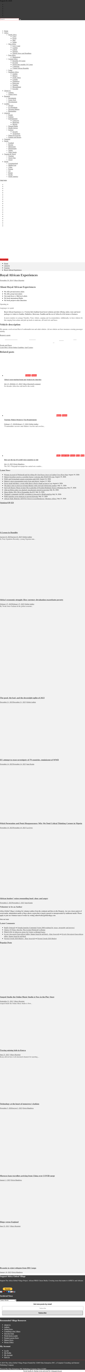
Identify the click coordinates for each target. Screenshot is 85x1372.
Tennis (10, 150)
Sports (6, 141)
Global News (12, 94)
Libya (14, 36)
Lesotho (15, 79)
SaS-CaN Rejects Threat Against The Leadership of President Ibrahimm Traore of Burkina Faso (35, 488)
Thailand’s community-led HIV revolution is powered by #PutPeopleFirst (28, 494)
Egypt (14, 38)
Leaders (7, 10)
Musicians (15, 122)
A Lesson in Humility (9, 532)
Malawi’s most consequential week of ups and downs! (21, 481)
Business (7, 96)
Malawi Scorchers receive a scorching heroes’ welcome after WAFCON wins (29, 477)
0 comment (37, 384)
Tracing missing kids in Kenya (13, 1050)
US (9, 171)
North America (13, 176)
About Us (7, 91)
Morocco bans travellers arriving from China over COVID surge (27, 1176)
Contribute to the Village (12, 1331)
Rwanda (15, 63)
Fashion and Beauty (14, 137)
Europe (10, 169)
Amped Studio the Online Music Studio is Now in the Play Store (27, 997)
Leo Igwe (29, 828)
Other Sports (12, 152)
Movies (14, 124)
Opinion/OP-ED (7, 503)
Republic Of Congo (18, 61)
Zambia (14, 74)
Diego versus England (9, 1222)
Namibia (15, 85)
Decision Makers (13, 109)
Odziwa (6, 930)
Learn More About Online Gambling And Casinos (16, 347)
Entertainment (12, 119)
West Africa (12, 44)
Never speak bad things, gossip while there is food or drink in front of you (28, 483)
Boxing (10, 145)
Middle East (12, 165)
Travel (10, 160)
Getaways (15, 120)
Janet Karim (30, 764)
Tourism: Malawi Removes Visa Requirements (20, 420)
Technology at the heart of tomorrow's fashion (19, 1104)
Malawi (14, 76)
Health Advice (13, 128)
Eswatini (15, 89)
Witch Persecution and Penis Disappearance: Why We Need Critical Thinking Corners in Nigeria (41, 823)
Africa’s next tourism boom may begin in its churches (22, 380)
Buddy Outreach (9, 927)
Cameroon (15, 66)
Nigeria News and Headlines (21, 53)
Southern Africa (9, 15)
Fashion (10, 117)
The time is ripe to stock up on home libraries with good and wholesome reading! (30, 485)
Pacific (10, 175)
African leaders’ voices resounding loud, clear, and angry (24, 898)
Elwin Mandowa (18, 464)
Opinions (7, 139)
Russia (10, 173)
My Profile (7, 1353)
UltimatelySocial (56, 1371)
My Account (8, 1355)
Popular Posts (6, 943)
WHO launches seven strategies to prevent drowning (21, 496)
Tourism (11, 156)
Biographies (12, 111)
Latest (10, 70)
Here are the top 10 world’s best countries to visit (21, 460)
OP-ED (10, 105)
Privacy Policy (9, 1342)
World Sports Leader (11, 1336)
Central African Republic (20, 68)
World (6, 4)
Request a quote (5, 335)
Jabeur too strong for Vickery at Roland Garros (30, 932)
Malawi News (8, 1340)
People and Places (6, 345)
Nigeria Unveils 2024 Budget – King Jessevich (19, 938)
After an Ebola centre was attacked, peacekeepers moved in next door (26, 490)
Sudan (14, 42)
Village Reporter (18, 280)
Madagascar (16, 57)
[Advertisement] (42, 242)
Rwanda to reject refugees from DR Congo (18, 1268)
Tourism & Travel (10, 154)
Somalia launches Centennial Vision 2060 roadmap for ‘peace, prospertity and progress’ (46, 927)
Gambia (15, 48)
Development (12, 102)
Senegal (15, 51)
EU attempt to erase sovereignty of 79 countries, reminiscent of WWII (29, 760)
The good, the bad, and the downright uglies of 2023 (22, 698)
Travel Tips (12, 158)
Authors (11, 92)
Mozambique (16, 87)
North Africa (8, 14)
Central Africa (9, 6)
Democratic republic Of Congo (22, 64)
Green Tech (12, 100)
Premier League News (11, 1338)
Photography (12, 148)
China (10, 167)
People (10, 115)
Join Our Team (9, 1333)
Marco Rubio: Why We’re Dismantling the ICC (19, 492)
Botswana (15, 83)
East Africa (8, 8)
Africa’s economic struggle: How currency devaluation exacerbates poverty (31, 600)
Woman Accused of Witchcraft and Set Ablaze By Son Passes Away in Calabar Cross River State (36, 475)
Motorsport (12, 147)
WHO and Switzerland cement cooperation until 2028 (21, 479)
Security (15, 132)
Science (10, 130)
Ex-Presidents (12, 107)
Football (11, 143)
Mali (13, 40)
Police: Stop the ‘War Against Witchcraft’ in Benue (28, 930)
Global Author (33, 424)
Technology (16, 133)
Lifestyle (7, 12)
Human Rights (13, 126)
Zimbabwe (15, 81)
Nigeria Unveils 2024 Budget (46, 938)
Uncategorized (13, 163)
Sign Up (7, 1357)
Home (6, 31)
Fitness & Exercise (14, 135)
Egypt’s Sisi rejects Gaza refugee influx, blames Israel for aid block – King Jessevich (31, 934)
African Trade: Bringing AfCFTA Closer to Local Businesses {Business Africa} (30, 498)
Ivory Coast (16, 46)
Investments (12, 98)
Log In (6, 1351)
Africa (6, 33)
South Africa (16, 77)
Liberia (14, 49)
